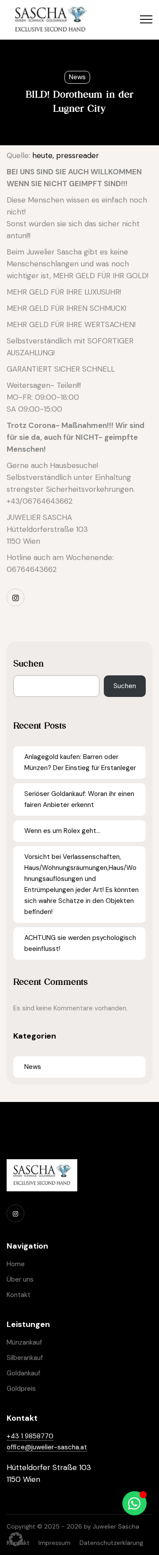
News (77, 77)
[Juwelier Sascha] (50, 20)
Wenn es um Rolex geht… (62, 830)
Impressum (54, 1543)
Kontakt (18, 1294)
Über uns (20, 1279)
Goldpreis (21, 1388)
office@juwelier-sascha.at (47, 1447)
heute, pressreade (64, 155)
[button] (16, 1539)
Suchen (28, 663)
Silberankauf (25, 1357)
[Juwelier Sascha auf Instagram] (15, 597)
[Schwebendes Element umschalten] (134, 1503)
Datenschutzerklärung (111, 1543)
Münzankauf (24, 1342)
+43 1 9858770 (30, 1436)
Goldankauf (23, 1373)
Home (16, 1264)
